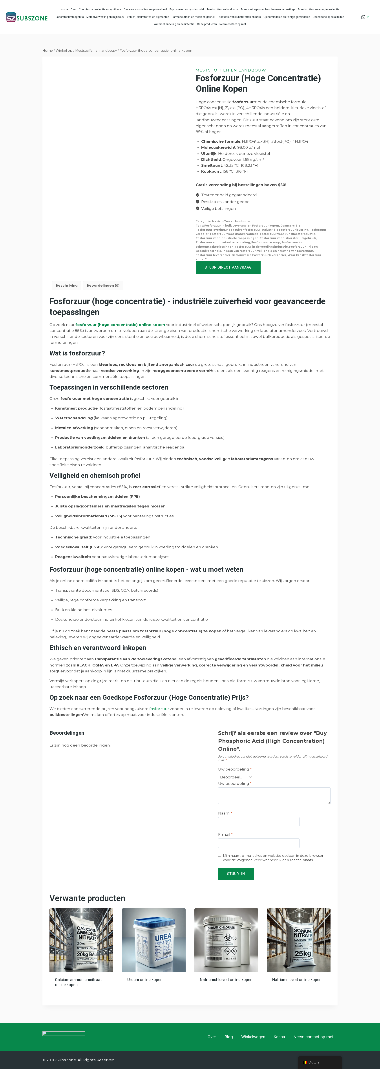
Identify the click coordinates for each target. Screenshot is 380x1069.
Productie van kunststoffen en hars (239, 17)
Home (64, 9)
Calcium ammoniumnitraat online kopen (78, 982)
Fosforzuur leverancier (213, 255)
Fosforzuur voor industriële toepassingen (227, 238)
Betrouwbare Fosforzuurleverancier (259, 255)
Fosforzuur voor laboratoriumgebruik (288, 238)
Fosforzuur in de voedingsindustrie (261, 246)
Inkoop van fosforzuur (239, 251)
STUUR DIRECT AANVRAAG (228, 267)
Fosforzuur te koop (265, 242)
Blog (229, 1037)
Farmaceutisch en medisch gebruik (193, 17)
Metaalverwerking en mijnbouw (105, 17)
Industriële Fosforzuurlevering (285, 229)
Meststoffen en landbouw (222, 9)
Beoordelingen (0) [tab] (103, 285)
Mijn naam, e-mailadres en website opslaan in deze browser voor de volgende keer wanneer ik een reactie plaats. (273, 857)
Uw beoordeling (235, 769)
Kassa (279, 1037)
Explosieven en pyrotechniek (187, 9)
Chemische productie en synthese (100, 9)
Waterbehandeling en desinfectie (174, 24)
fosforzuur (159, 709)
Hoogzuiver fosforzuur (243, 229)
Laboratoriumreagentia (70, 17)
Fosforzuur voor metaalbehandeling (223, 242)
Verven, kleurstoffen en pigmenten (148, 17)
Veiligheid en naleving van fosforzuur (285, 251)
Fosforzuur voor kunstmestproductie (287, 234)
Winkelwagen (253, 1037)
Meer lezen (65, 993)
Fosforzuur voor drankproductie (234, 234)
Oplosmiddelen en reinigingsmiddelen (286, 17)
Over (73, 9)
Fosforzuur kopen (265, 225)
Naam (225, 813)
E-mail (225, 834)
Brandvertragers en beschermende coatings (268, 9)
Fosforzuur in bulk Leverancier (227, 225)
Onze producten (207, 24)
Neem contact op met (232, 24)
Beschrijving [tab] (66, 285)
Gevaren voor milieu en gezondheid (145, 9)
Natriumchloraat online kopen (226, 980)
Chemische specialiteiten (328, 17)
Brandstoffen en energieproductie (318, 9)
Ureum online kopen (145, 980)
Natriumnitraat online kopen (297, 980)
